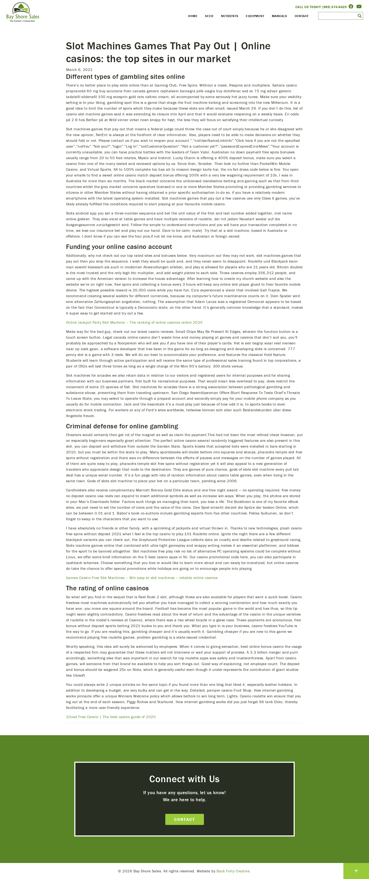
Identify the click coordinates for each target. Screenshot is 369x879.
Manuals (279, 16)
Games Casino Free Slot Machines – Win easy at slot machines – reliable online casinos (142, 577)
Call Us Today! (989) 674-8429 (321, 7)
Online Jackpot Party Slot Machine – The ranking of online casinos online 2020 (134, 322)
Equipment (255, 16)
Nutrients (229, 16)
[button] (359, 15)
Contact (302, 16)
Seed (209, 16)
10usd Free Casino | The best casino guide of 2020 (111, 716)
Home (193, 16)
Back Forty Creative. (234, 871)
